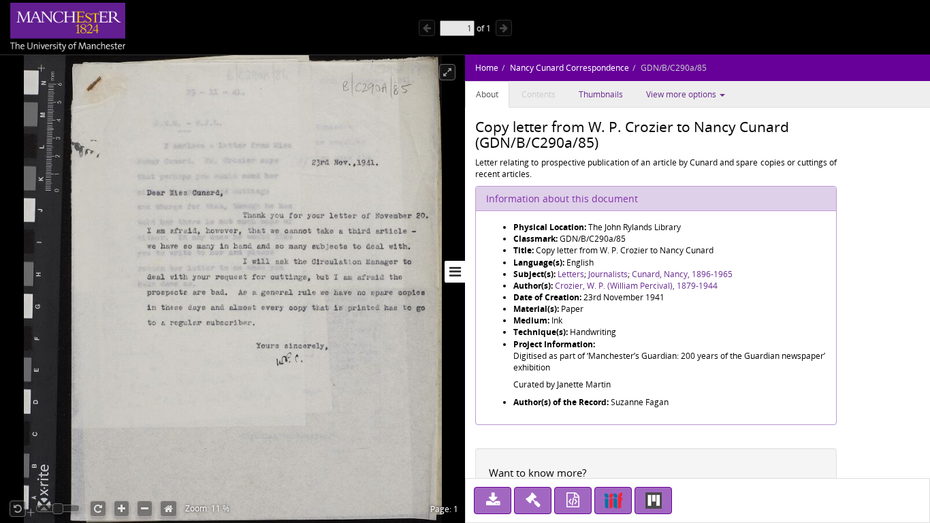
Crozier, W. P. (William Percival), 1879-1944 (636, 285)
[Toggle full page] (447, 72)
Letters (571, 274)
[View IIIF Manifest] (613, 500)
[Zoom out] (145, 509)
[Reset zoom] (168, 509)
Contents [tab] (539, 94)
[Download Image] (492, 500)
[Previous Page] (427, 28)
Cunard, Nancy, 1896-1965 (682, 274)
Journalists (608, 274)
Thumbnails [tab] (601, 94)
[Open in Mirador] (653, 500)
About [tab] (487, 94)
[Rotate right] (98, 509)
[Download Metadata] (573, 500)
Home (486, 68)
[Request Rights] (532, 500)
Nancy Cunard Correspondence (569, 68)
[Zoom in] (121, 509)
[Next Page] (504, 28)
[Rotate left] (18, 509)
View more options (682, 94)
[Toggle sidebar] (455, 272)
